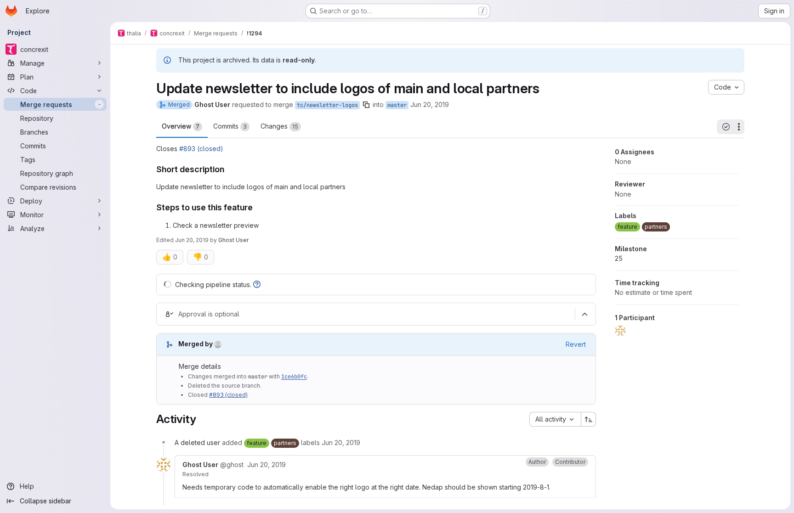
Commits (230, 126)
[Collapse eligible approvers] (584, 314)
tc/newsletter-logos (327, 105)
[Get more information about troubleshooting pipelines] (257, 284)
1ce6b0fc (294, 376)
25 (619, 258)
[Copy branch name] (366, 104)
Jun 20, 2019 (429, 104)
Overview (180, 126)
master (397, 105)
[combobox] (555, 419)
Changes (279, 126)
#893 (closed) (201, 148)
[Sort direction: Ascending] (588, 419)
